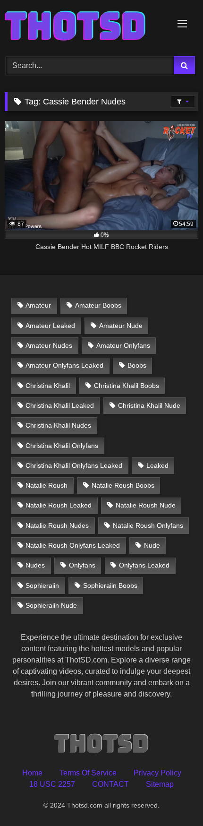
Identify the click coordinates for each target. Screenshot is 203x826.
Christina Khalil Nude (149, 405)
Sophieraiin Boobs (110, 585)
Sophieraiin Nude (51, 605)
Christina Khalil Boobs (126, 385)
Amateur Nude (121, 325)
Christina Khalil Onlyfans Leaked (73, 465)
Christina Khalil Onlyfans (61, 445)
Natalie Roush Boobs (123, 485)
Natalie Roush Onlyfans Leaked (72, 545)
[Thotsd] (83, 27)
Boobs (136, 365)
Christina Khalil (47, 385)
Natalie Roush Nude (146, 505)
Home (32, 773)
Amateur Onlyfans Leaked (64, 365)
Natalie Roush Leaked (58, 505)
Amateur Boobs (98, 305)
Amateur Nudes (48, 345)
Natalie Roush (46, 485)
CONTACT (110, 784)
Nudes (35, 565)
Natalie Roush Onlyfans (148, 525)
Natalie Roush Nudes (57, 525)
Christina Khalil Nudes (58, 425)
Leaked (157, 465)
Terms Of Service (88, 773)
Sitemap (160, 784)
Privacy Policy (157, 773)
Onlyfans (82, 565)
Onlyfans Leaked (144, 565)
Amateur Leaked (50, 325)
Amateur (38, 305)
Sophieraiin (42, 585)
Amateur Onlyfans (123, 345)
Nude (152, 545)
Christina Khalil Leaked (59, 405)
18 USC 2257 (52, 784)
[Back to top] (173, 798)
